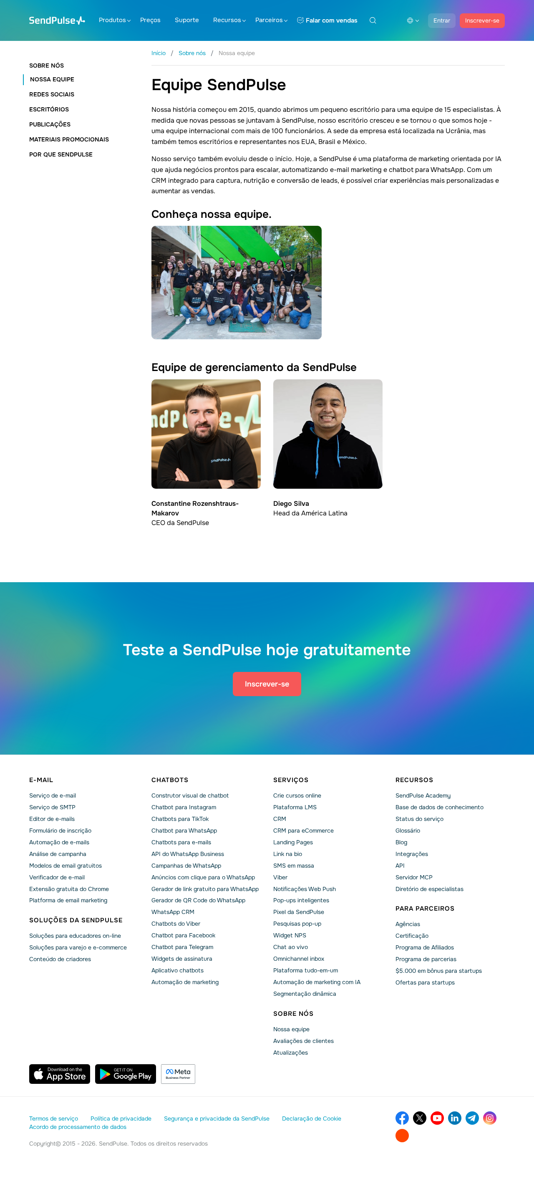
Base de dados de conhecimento (439, 807)
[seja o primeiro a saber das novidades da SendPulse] (472, 1118)
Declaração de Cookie (311, 1118)
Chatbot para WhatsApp (184, 830)
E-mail (41, 780)
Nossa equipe (52, 79)
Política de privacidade (121, 1118)
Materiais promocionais (69, 139)
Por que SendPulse (61, 154)
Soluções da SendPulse (76, 920)
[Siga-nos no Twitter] (419, 1118)
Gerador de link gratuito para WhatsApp (205, 889)
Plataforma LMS (295, 807)
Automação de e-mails (59, 842)
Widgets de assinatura (181, 958)
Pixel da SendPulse (298, 912)
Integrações (411, 854)
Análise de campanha (57, 854)
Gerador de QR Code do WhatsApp (198, 900)
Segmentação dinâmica (304, 993)
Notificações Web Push (304, 889)
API (400, 865)
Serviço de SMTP (52, 807)
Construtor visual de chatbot (190, 795)
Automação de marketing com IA (316, 982)
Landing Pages (293, 842)
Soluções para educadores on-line (75, 935)
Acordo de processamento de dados (77, 1127)
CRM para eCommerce (303, 830)
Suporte (187, 20)
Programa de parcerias (425, 959)
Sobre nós (46, 65)
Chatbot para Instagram (183, 807)
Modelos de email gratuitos (65, 865)
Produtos (112, 20)
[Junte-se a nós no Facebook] (402, 1118)
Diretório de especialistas (429, 889)
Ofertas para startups (425, 982)
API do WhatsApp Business (187, 854)
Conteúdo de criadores (60, 959)
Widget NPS (289, 935)
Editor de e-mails (52, 819)
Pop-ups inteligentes (301, 900)
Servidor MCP (414, 877)
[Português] (413, 20)
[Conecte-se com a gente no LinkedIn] (454, 1118)
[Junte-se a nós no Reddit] (402, 1135)
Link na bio (287, 854)
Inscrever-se (482, 20)
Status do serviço (419, 819)
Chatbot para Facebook (183, 935)
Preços (150, 20)
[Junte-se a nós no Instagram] (489, 1118)
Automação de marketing (185, 982)
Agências (407, 924)
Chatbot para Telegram (182, 947)
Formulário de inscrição (60, 830)
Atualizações (290, 1052)
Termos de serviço (53, 1118)
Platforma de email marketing (68, 900)
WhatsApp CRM (172, 912)
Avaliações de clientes (303, 1041)
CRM (279, 819)
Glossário (407, 830)
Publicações (50, 124)
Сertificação (411, 935)
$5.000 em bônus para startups (438, 970)
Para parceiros (425, 908)
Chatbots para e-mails (181, 842)
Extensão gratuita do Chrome (69, 889)
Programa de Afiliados (424, 947)
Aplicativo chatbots (177, 970)
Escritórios (49, 109)
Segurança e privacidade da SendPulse (217, 1118)
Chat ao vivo (290, 947)
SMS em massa (293, 865)
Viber (280, 877)
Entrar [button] (441, 20)
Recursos (227, 20)
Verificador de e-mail (57, 877)
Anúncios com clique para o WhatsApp (203, 877)
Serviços (291, 780)
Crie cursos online (297, 795)
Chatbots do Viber (175, 923)
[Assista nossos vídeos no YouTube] (437, 1118)
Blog (401, 842)
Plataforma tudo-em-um (305, 970)
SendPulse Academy (423, 795)
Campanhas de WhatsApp (186, 865)
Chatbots (170, 780)
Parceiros (269, 20)
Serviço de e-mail (52, 795)
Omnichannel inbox (298, 958)
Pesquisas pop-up (297, 923)
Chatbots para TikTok (180, 819)
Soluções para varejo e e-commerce (78, 947)
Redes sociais (51, 94)
